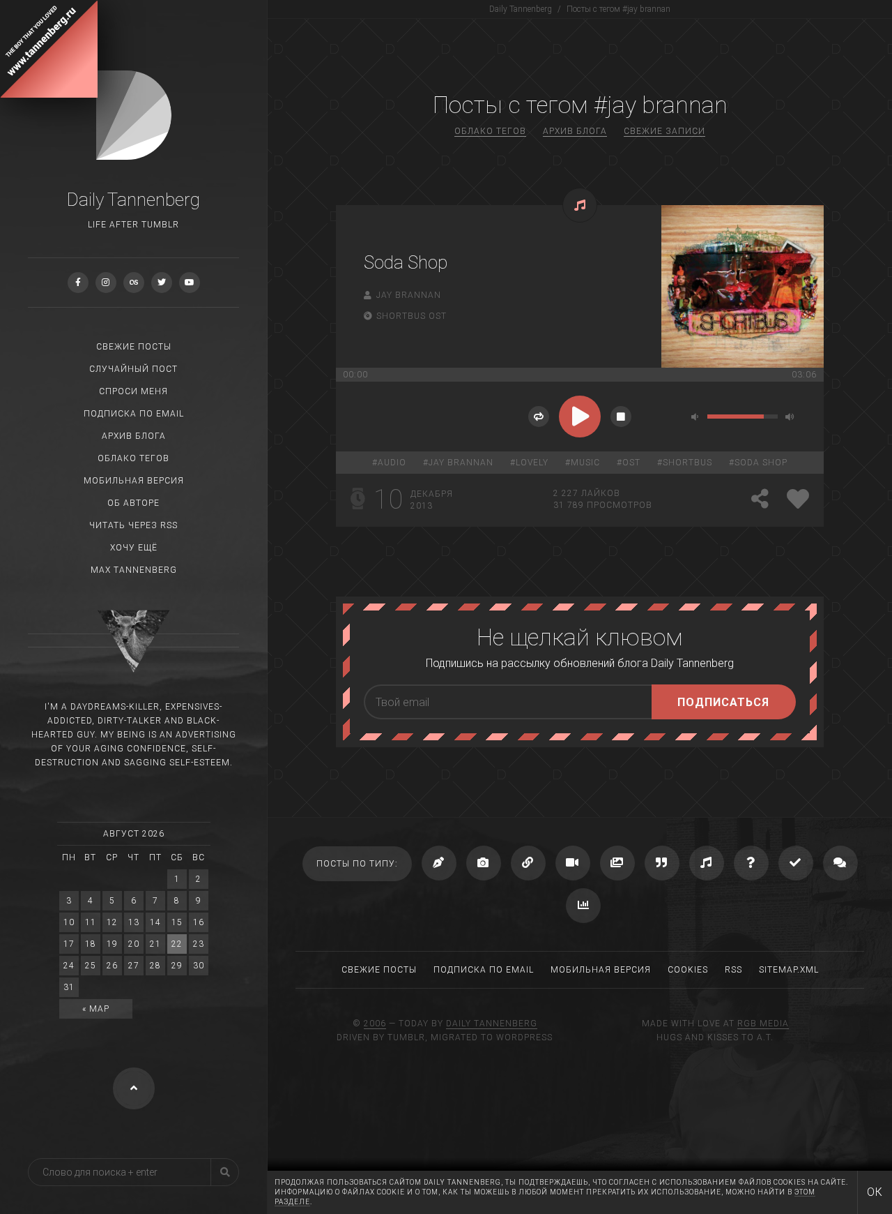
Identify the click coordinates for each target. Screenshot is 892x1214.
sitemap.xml (789, 970)
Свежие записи (664, 131)
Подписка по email (134, 414)
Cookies (688, 970)
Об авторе (133, 503)
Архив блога (134, 436)
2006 (375, 1023)
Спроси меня (133, 391)
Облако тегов (133, 458)
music (585, 462)
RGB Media (763, 1023)
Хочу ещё (133, 548)
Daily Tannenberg (491, 1023)
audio (392, 462)
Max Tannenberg (134, 570)
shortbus (687, 462)
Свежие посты (133, 347)
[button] (538, 416)
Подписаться (723, 702)
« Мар (95, 1009)
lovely (532, 462)
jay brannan (461, 462)
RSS (733, 970)
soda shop (761, 462)
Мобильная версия (134, 481)
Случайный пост (133, 369)
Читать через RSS (133, 525)
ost (631, 462)
